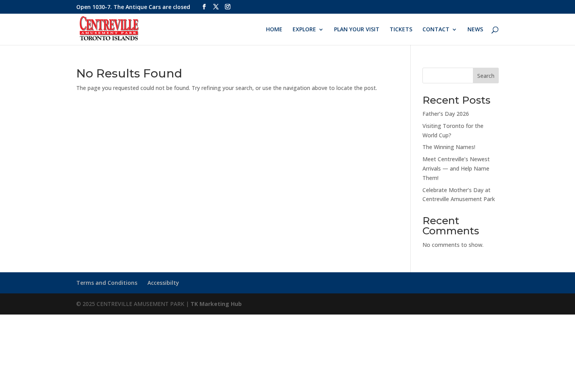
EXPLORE (304, 30)
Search (485, 75)
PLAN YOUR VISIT (356, 30)
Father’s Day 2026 (445, 113)
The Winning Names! (448, 147)
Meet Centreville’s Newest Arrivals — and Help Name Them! (456, 168)
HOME (274, 30)
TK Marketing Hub (216, 303)
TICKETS (401, 30)
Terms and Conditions (106, 282)
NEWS (475, 30)
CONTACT (435, 30)
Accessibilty (163, 282)
